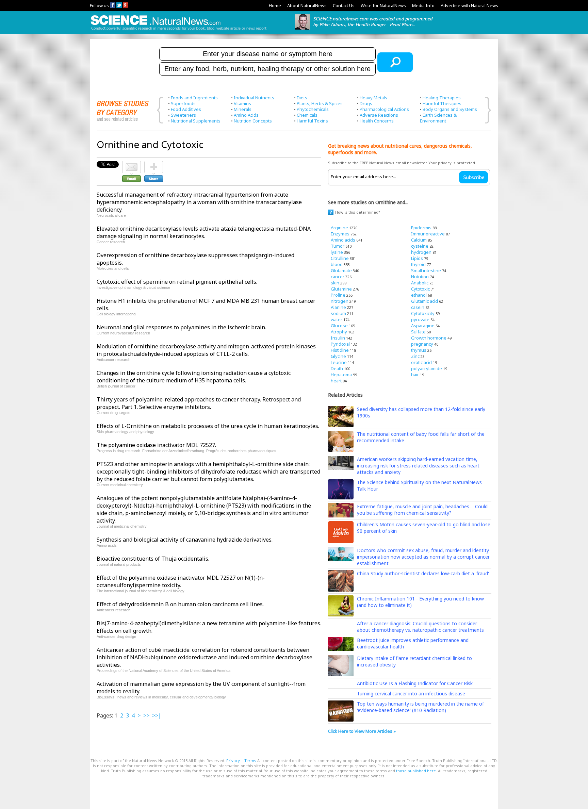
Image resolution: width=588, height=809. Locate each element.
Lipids (417, 258)
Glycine (338, 356)
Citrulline (340, 258)
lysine (337, 252)
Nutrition (420, 277)
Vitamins (242, 103)
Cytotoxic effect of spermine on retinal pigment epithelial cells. (177, 281)
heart (336, 381)
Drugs (366, 103)
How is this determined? (357, 212)
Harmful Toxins (312, 121)
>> (146, 715)
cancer (337, 277)
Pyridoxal (340, 344)
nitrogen (339, 301)
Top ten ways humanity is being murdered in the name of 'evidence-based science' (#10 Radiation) (420, 706)
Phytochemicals (313, 109)
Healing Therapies (442, 98)
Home (275, 5)
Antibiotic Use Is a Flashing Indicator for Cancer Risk (415, 683)
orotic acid (421, 362)
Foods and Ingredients (194, 98)
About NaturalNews (307, 5)
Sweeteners (183, 115)
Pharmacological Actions (384, 109)
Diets (302, 98)
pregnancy (422, 344)
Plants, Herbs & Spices (320, 103)
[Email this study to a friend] (131, 164)
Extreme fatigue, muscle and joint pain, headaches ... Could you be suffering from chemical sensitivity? (422, 509)
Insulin (338, 338)
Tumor (337, 246)
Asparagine (423, 326)
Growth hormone (428, 338)
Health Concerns (377, 121)
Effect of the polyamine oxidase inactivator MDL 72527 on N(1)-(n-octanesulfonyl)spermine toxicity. (181, 581)
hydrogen (421, 252)
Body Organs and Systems (450, 109)
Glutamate (341, 270)
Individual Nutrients (254, 98)
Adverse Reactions (379, 115)
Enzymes (340, 234)
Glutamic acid (424, 301)
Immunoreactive (428, 234)
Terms (250, 760)
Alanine (338, 307)
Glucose (339, 326)
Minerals (242, 109)
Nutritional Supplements (195, 121)
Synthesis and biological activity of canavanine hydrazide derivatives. (185, 539)
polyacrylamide (426, 368)
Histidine (340, 350)
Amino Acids (246, 115)
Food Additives (186, 109)
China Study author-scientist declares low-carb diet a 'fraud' (423, 573)
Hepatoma (341, 375)
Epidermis (421, 228)
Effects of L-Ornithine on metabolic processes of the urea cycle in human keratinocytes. (208, 426)
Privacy (233, 760)
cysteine (419, 246)
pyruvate (420, 319)
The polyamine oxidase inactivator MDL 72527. (156, 445)
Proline (338, 295)
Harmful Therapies (442, 103)
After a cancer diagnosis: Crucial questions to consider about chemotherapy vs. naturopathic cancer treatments (420, 626)
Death (337, 368)
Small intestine (426, 270)
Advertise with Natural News (469, 5)
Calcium (419, 240)
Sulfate (418, 332)
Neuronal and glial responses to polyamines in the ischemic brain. (181, 327)
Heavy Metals (373, 98)
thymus (418, 350)
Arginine (339, 228)
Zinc (415, 356)
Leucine (339, 362)
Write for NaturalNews (383, 5)
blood (337, 264)
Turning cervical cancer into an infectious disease (411, 693)
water (336, 319)
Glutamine (341, 289)
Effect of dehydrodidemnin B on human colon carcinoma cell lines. (180, 604)
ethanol (419, 295)
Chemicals (307, 115)
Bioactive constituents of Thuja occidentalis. (153, 558)
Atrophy (339, 332)
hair (415, 375)
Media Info (423, 5)
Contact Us (344, 5)
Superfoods (183, 103)
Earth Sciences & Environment (438, 118)
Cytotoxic (420, 289)
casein (417, 307)
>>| (156, 715)
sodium (338, 313)
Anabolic (419, 283)
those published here (416, 770)
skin (335, 283)
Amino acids (343, 240)
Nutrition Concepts (253, 121)
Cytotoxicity (423, 313)
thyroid (418, 264)
